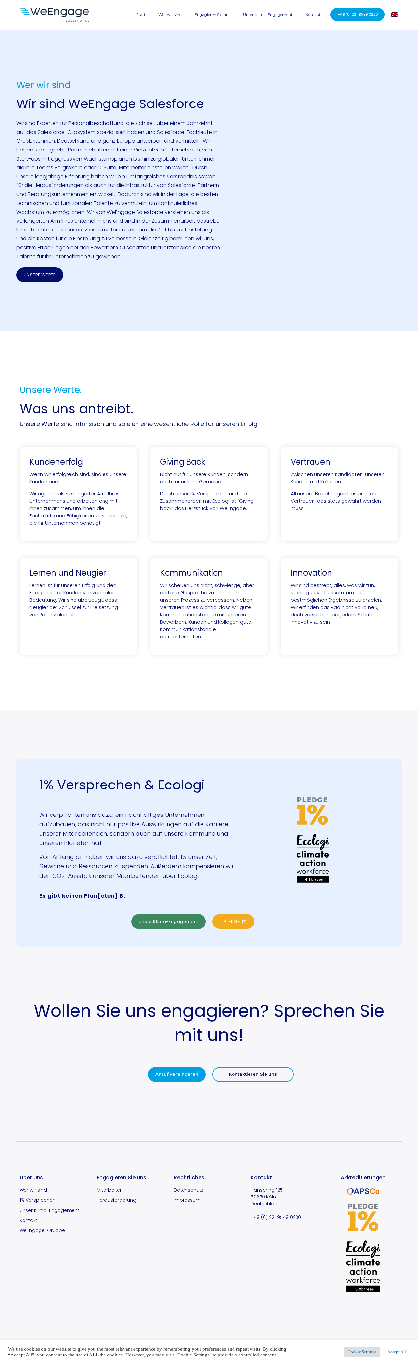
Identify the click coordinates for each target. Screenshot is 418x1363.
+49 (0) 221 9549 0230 (276, 1217)
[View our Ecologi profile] (313, 860)
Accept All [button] (396, 1351)
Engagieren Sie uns (212, 14)
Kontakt (313, 14)
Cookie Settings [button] (362, 1351)
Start (141, 14)
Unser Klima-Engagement (268, 14)
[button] (357, 14)
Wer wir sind (170, 14)
